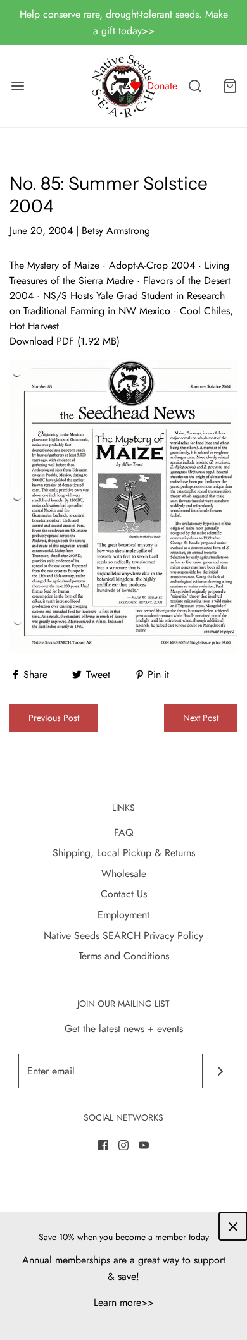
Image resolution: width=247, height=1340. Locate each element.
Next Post (200, 717)
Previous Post (53, 717)
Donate (162, 85)
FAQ (124, 832)
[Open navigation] (17, 86)
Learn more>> (124, 1302)
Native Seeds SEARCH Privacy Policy (123, 935)
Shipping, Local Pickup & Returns (124, 852)
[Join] (220, 1071)
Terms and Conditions (124, 956)
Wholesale (123, 873)
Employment (123, 914)
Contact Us (124, 894)
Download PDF (42, 341)
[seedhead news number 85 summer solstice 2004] (124, 505)
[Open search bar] (194, 86)
